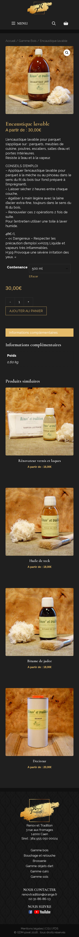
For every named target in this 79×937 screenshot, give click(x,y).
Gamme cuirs (39, 871)
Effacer (33, 276)
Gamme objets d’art (39, 866)
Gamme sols (39, 876)
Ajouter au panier (26, 311)
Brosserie (39, 861)
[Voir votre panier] (66, 23)
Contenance (17, 267)
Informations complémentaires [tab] (33, 332)
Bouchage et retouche (39, 855)
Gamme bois (40, 850)
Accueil (10, 41)
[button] (67, 52)
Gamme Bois (28, 41)
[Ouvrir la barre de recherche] (54, 23)
